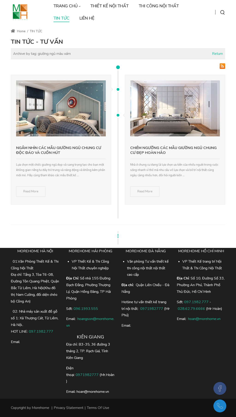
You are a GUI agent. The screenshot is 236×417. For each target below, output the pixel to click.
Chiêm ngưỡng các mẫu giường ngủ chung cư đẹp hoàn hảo (173, 150)
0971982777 (87, 374)
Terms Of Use (98, 407)
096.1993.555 (86, 308)
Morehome (40, 407)
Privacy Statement (68, 407)
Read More (30, 191)
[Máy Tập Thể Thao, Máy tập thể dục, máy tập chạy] (20, 12)
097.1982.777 (41, 331)
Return (217, 53)
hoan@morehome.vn (204, 318)
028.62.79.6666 (191, 308)
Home (21, 31)
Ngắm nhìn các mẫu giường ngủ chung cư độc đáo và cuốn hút (58, 150)
